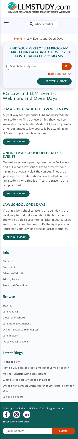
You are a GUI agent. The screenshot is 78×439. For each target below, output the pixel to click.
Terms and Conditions (15, 285)
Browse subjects (57, 81)
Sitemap (7, 305)
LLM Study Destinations (17, 323)
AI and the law (11, 362)
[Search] (67, 66)
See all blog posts (13, 397)
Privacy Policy (11, 279)
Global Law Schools (14, 317)
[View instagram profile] (16, 414)
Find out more (16, 142)
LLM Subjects (11, 335)
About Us (8, 261)
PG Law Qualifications (15, 341)
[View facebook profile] (6, 414)
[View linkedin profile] (26, 414)
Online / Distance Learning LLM (21, 329)
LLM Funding (10, 311)
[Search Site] (32, 24)
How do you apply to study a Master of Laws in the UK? (36, 368)
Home (18, 38)
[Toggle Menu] (6, 23)
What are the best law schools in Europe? (27, 380)
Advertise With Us (13, 273)
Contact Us (9, 267)
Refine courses (57, 73)
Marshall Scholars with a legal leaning (24, 374)
